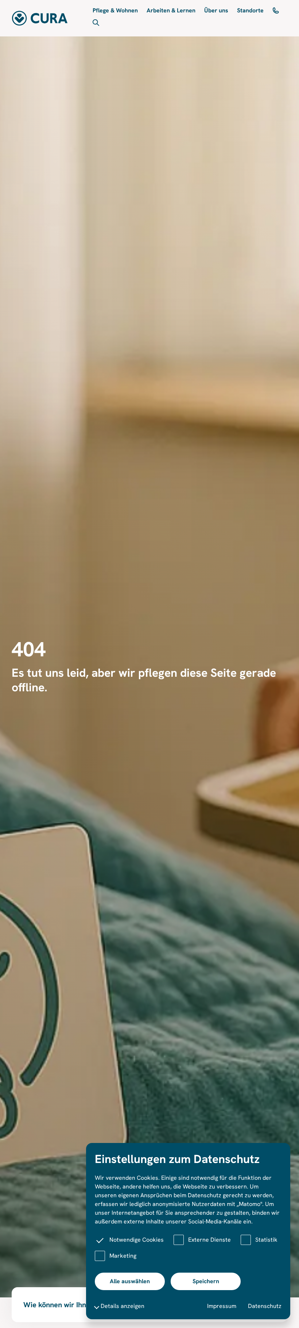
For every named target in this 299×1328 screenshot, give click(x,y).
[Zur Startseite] (40, 18)
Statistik (266, 1239)
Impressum (221, 1306)
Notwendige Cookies (136, 1239)
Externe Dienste (209, 1239)
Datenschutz (264, 1306)
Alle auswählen (130, 1281)
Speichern (206, 1281)
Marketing (122, 1256)
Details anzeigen (122, 1306)
